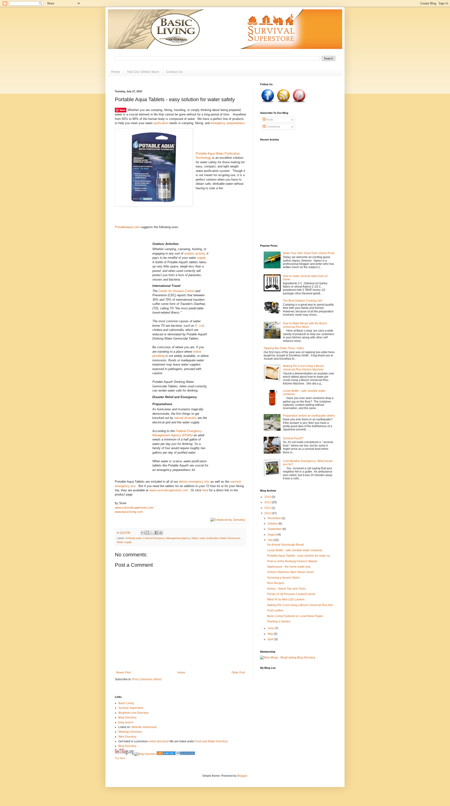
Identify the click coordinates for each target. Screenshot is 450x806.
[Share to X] (152, 532)
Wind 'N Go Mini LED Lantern (285, 599)
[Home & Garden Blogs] (185, 754)
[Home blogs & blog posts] (166, 754)
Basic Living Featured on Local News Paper (295, 616)
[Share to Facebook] (156, 532)
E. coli (199, 325)
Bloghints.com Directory (133, 712)
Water (194, 538)
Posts (269, 119)
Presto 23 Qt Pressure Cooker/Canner (291, 594)
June (271, 628)
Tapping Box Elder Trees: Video (284, 348)
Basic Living (126, 703)
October (273, 523)
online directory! (158, 741)
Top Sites (120, 758)
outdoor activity (194, 253)
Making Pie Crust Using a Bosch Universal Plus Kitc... (301, 605)
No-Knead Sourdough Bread (285, 544)
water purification (209, 538)
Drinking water (134, 538)
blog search (125, 722)
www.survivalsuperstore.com (168, 490)
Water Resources (230, 538)
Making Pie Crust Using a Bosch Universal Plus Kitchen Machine (303, 367)
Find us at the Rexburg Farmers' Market (292, 561)
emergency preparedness (228, 123)
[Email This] (143, 532)
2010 (268, 513)
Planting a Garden (278, 621)
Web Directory (127, 736)
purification (161, 123)
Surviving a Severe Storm (283, 577)
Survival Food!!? (293, 438)
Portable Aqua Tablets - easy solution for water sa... (299, 555)
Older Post (238, 672)
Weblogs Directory (130, 731)
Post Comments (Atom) (146, 679)
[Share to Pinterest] (160, 532)
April (271, 639)
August (272, 534)
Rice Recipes (275, 583)
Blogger (242, 775)
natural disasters (185, 418)
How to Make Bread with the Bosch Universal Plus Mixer (305, 325)
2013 (268, 497)
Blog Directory (127, 717)
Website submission (144, 727)
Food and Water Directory (211, 741)
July (271, 540)
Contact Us (174, 72)
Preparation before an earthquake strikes (309, 415)
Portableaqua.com (127, 227)
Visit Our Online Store (143, 72)
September (275, 529)
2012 (268, 502)
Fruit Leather (275, 610)
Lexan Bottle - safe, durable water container (294, 550)
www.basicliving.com (129, 512)
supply (201, 257)
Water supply (124, 542)
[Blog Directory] (145, 754)
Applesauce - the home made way (289, 566)
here (205, 490)
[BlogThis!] (147, 532)
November (275, 518)
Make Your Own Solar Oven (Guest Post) (308, 253)
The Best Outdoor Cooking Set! (302, 300)
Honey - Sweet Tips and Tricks (286, 588)
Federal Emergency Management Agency (166, 538)
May (271, 634)
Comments (273, 126)
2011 (268, 508)
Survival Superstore (130, 708)
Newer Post (123, 672)
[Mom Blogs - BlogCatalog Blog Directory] (287, 657)
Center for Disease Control (176, 291)
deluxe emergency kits (194, 481)
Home (115, 72)
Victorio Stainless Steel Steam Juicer (290, 572)
